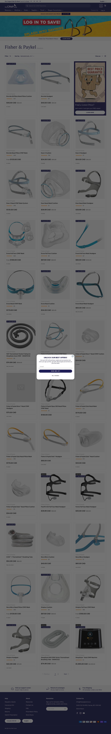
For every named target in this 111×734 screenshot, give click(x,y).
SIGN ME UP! (55, 371)
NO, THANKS (55, 375)
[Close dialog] (73, 356)
